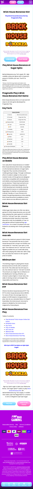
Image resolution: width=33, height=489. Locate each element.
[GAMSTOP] (23, 444)
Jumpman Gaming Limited (23, 467)
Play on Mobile (10, 327)
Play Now (23, 59)
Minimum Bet (10, 332)
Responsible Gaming (8, 424)
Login (13, 2)
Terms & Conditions (25, 424)
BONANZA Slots (10, 323)
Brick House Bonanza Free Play (15, 336)
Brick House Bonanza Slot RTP (15, 334)
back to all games (23, 404)
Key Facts (9, 325)
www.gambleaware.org (8, 462)
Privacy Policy (13, 426)
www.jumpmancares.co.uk (23, 462)
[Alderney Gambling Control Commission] (16, 453)
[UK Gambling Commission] (12, 449)
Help (16, 424)
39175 (27, 469)
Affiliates (21, 426)
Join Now (10, 59)
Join (20, 2)
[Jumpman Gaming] (16, 421)
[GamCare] (9, 444)
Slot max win (9, 330)
